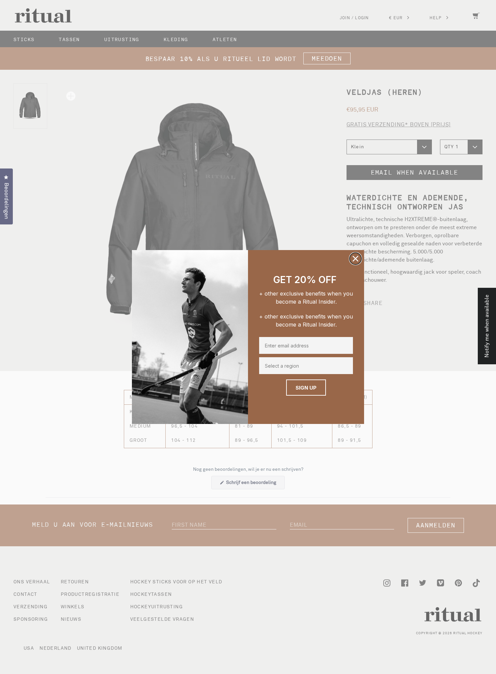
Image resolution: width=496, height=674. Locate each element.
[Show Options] (347, 366)
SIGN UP (306, 388)
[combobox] (305, 366)
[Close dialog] (355, 259)
